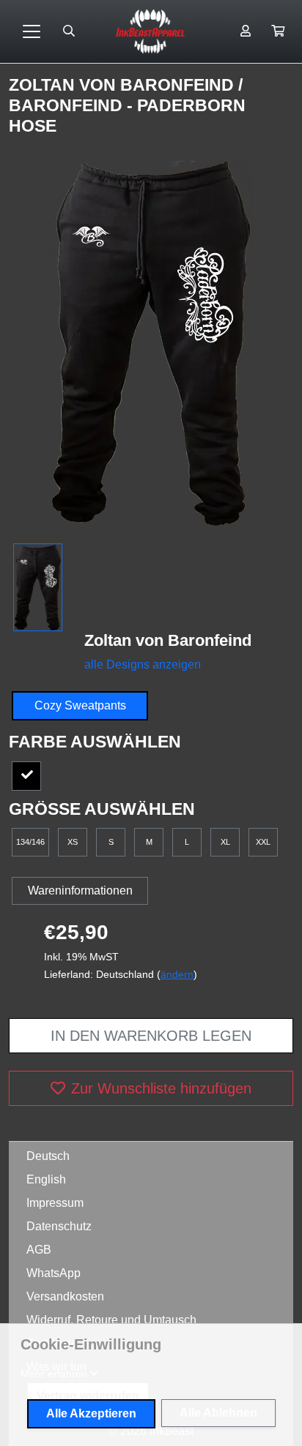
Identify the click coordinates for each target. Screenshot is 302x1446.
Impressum (55, 1203)
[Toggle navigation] (31, 31)
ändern (177, 974)
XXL (263, 841)
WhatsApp (53, 1273)
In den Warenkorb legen (151, 1036)
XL (225, 841)
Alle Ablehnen (218, 1413)
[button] (277, 31)
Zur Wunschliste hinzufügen (161, 1088)
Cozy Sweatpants (80, 705)
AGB (38, 1249)
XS (72, 841)
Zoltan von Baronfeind (123, 84)
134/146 (30, 841)
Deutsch (48, 1156)
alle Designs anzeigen (142, 664)
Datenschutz (59, 1226)
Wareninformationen (80, 890)
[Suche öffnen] (69, 31)
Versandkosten (65, 1296)
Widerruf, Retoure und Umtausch (111, 1320)
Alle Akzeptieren (91, 1413)
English (46, 1179)
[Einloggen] (245, 31)
